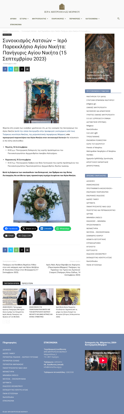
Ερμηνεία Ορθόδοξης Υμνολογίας (99, 158)
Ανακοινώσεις (14, 31)
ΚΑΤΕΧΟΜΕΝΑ (92, 18)
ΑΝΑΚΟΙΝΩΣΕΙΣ (92, 185)
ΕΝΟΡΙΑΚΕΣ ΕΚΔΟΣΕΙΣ (95, 195)
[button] (118, 19)
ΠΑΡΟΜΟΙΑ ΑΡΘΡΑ (11, 283)
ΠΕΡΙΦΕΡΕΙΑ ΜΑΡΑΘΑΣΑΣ (13, 364)
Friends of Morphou (94, 147)
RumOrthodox (92, 129)
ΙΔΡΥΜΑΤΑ (90, 203)
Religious (89, 125)
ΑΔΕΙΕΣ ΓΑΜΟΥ (92, 199)
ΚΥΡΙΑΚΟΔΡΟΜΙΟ (93, 243)
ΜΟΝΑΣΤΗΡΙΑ (92, 228)
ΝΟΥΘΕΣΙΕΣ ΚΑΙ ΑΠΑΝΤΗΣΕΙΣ (98, 111)
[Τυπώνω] (27, 69)
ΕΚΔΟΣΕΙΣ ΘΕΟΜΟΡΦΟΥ (96, 254)
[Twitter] (10, 69)
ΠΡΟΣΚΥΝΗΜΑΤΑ (93, 225)
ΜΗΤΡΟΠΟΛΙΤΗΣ (39, 18)
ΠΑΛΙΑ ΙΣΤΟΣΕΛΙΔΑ (94, 265)
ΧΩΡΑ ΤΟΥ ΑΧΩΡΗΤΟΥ (95, 144)
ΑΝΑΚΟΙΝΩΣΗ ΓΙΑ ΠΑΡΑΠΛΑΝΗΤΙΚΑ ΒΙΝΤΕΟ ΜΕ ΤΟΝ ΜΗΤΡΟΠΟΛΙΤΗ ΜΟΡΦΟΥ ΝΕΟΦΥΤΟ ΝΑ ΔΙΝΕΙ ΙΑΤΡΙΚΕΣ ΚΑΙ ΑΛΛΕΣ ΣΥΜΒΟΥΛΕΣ (41, 312)
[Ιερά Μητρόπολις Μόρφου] (62, 8)
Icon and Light (92, 133)
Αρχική (5, 31)
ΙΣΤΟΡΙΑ (23, 18)
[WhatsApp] (16, 69)
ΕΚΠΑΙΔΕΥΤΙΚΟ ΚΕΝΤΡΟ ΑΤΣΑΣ (99, 257)
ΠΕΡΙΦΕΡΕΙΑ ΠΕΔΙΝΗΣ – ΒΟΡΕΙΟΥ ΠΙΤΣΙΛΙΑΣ (20, 357)
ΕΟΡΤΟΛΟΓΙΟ (91, 250)
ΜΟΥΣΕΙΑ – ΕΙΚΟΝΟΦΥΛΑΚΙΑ (97, 232)
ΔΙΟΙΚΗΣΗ (90, 181)
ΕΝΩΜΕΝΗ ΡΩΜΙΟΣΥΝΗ (96, 140)
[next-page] (8, 321)
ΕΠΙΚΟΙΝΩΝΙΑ (16, 24)
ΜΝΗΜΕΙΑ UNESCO (94, 217)
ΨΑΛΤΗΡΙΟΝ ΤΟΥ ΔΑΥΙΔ (96, 96)
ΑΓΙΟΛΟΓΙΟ (90, 246)
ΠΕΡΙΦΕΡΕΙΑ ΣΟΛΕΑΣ (11, 360)
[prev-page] (4, 321)
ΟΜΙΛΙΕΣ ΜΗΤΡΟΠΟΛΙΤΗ (96, 107)
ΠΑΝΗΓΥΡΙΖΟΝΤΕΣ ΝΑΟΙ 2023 (98, 206)
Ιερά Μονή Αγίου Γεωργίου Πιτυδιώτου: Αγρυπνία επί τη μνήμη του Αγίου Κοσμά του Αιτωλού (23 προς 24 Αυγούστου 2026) (68, 312)
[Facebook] (5, 69)
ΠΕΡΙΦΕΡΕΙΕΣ (74, 18)
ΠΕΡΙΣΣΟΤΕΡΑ (27, 283)
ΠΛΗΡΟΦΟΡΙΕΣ (58, 18)
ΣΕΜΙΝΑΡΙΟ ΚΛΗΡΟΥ (94, 236)
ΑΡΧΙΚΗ (13, 18)
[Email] (21, 69)
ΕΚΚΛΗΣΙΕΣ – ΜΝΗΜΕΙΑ (96, 221)
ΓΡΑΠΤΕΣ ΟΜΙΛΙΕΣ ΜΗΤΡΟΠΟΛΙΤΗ (100, 115)
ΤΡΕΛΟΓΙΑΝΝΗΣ (92, 136)
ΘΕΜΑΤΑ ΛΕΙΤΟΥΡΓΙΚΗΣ (96, 239)
